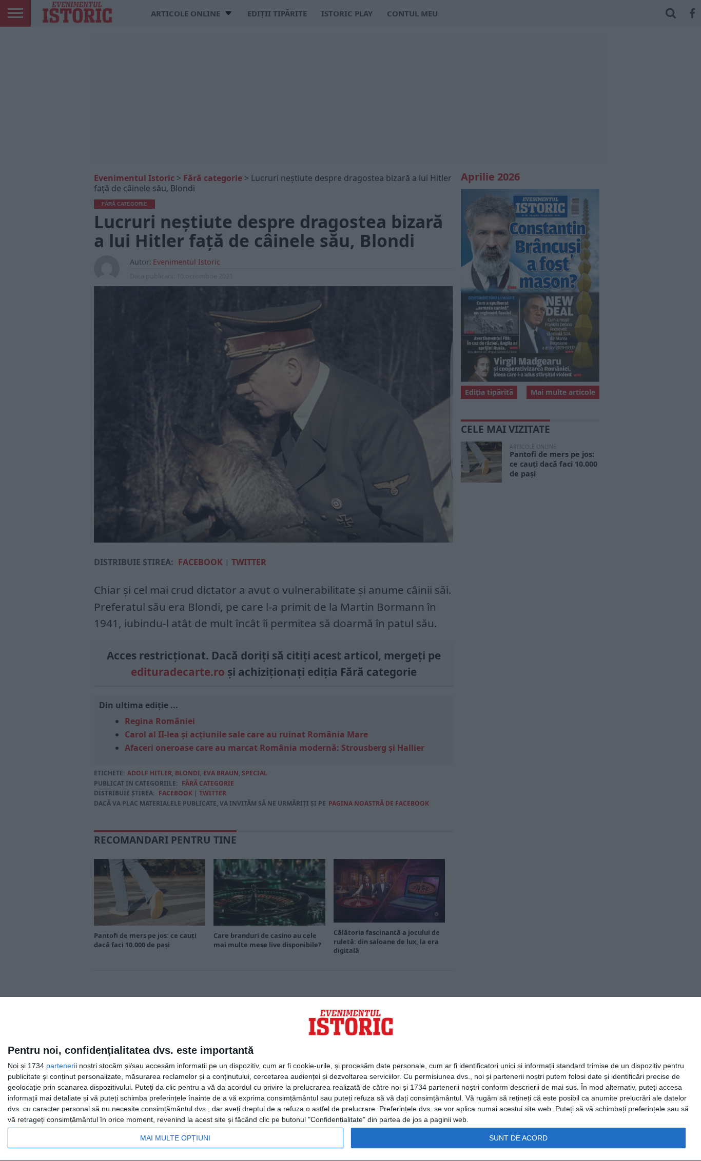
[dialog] (350, 1079)
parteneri (60, 1065)
